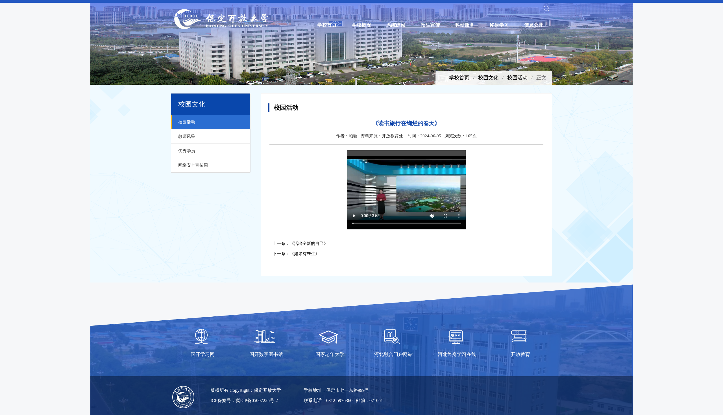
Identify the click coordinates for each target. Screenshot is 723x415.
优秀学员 (186, 151)
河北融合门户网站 (393, 354)
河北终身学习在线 (457, 354)
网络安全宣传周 (193, 165)
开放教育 (520, 354)
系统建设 (396, 25)
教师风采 (186, 136)
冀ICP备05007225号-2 (257, 400)
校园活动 (517, 78)
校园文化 (488, 78)
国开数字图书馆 (266, 354)
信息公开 (533, 25)
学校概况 (361, 25)
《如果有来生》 (304, 253)
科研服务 (464, 25)
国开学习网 (203, 354)
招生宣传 (430, 25)
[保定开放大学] (222, 19)
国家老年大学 (329, 354)
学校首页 (327, 25)
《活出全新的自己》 (309, 243)
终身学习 (499, 25)
